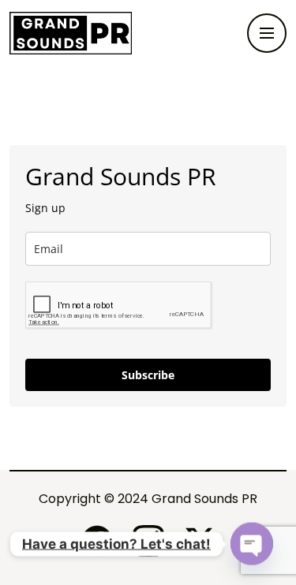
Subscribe (148, 374)
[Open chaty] (251, 544)
